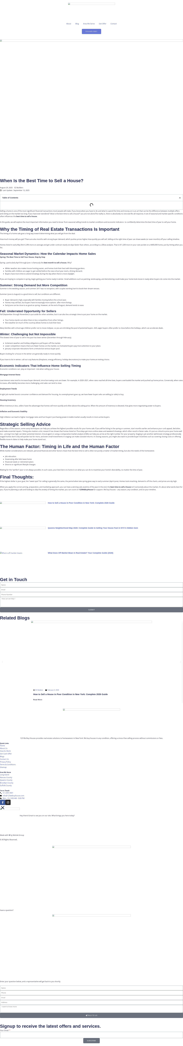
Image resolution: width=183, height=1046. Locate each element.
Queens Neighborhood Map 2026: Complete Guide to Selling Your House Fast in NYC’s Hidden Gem (93, 528)
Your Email (4, 1030)
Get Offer (102, 24)
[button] (180, 198)
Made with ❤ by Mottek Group (12, 835)
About (68, 24)
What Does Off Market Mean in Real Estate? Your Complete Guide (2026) (80, 553)
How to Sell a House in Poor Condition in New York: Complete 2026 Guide (81, 503)
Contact (114, 24)
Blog (77, 24)
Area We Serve (89, 24)
